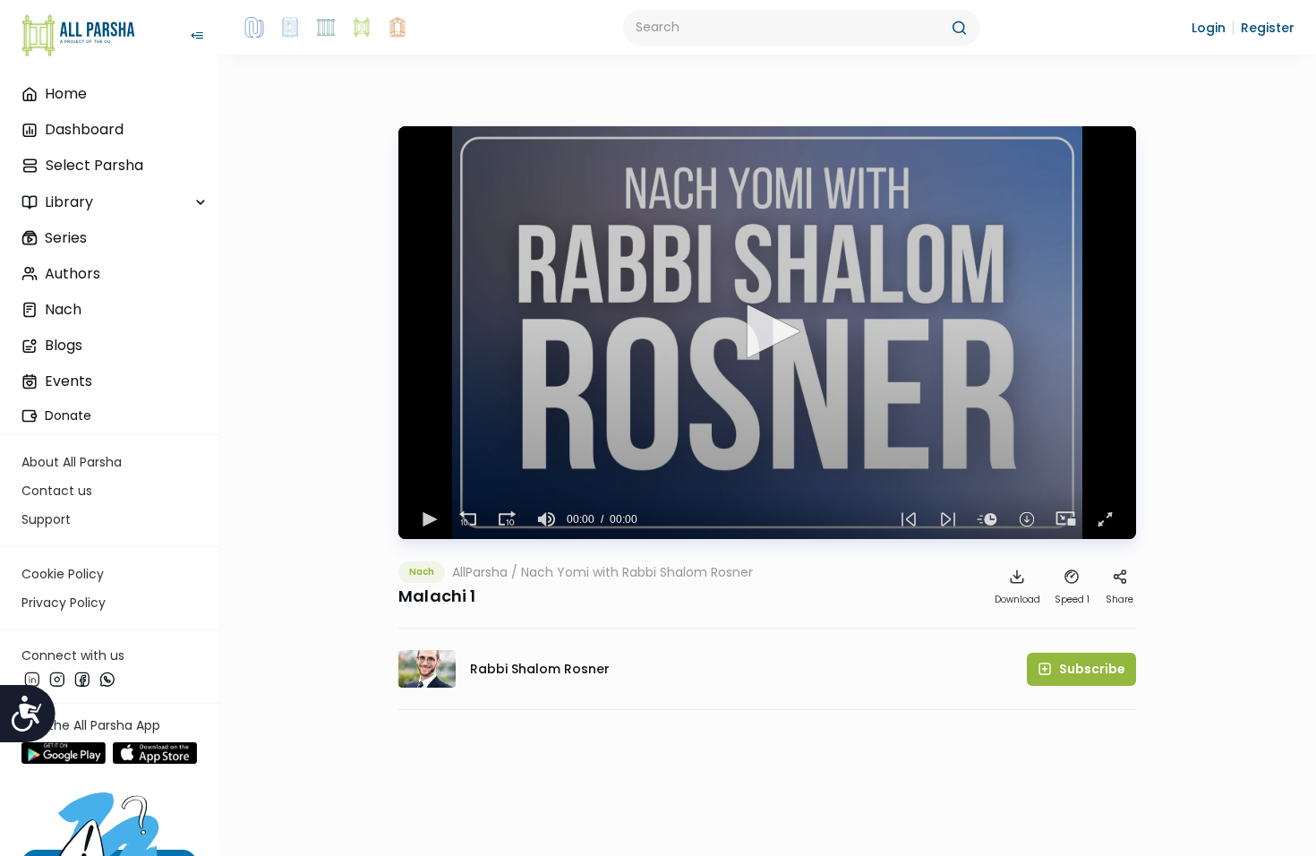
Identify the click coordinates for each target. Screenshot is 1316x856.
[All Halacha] (326, 27)
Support (46, 519)
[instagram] (57, 679)
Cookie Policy (62, 574)
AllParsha (480, 572)
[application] (767, 332)
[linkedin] (32, 679)
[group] (547, 519)
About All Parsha (71, 462)
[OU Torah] (254, 27)
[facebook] (82, 679)
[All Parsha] (361, 27)
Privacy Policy (63, 603)
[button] (1209, 28)
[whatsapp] (107, 679)
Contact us (56, 491)
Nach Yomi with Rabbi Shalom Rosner (637, 572)
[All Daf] (397, 27)
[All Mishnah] (290, 27)
